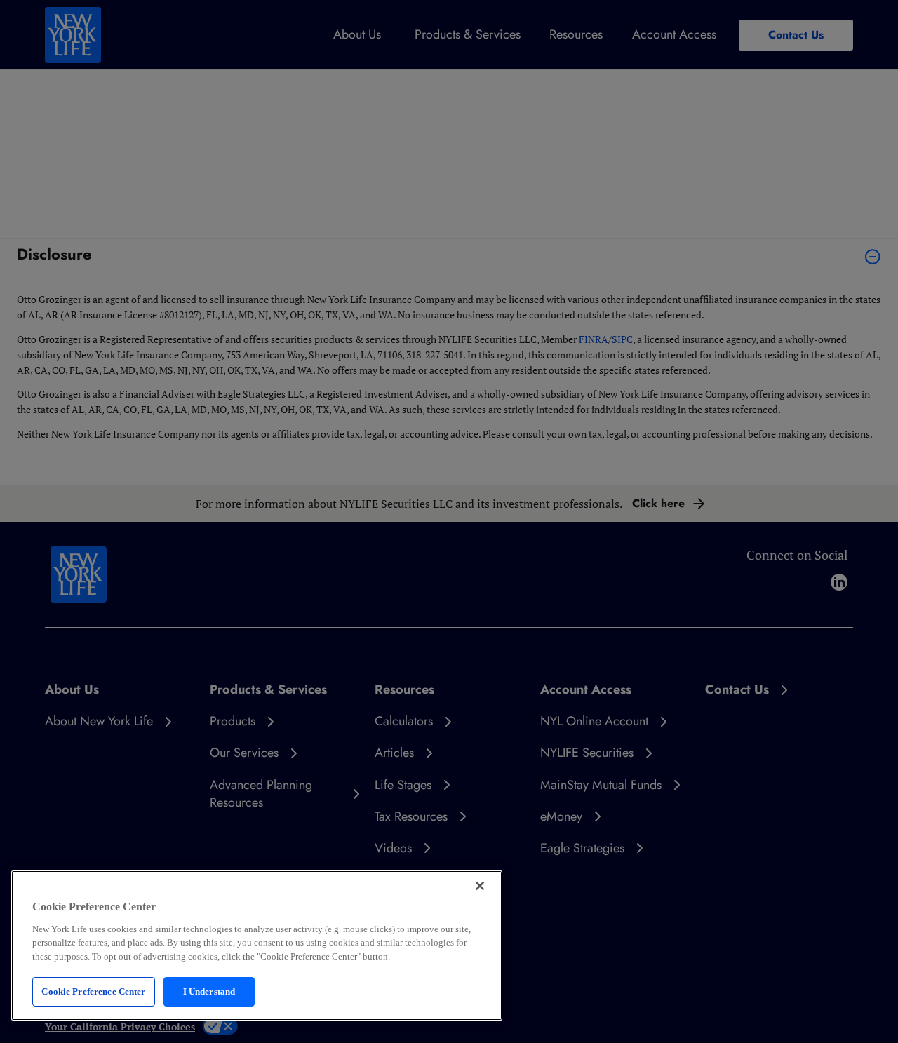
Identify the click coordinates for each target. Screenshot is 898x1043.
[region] (256, 945)
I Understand (209, 991)
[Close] (479, 885)
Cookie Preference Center (93, 991)
